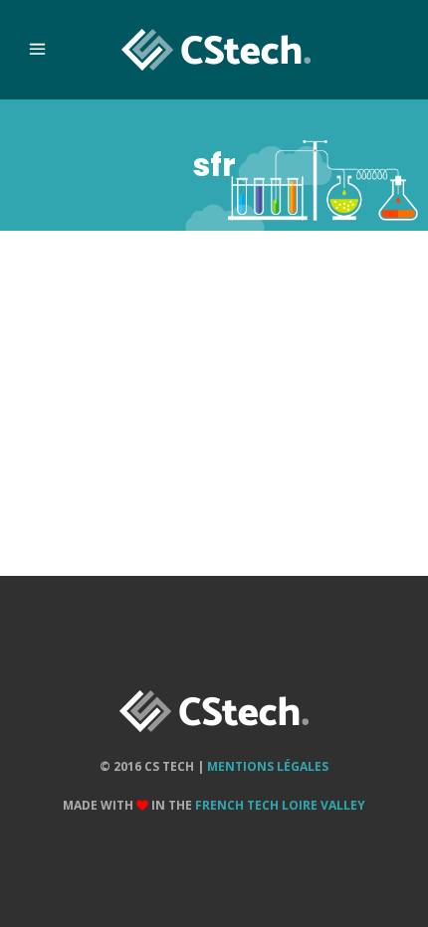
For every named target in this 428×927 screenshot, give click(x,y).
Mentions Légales (267, 766)
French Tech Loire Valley (280, 805)
